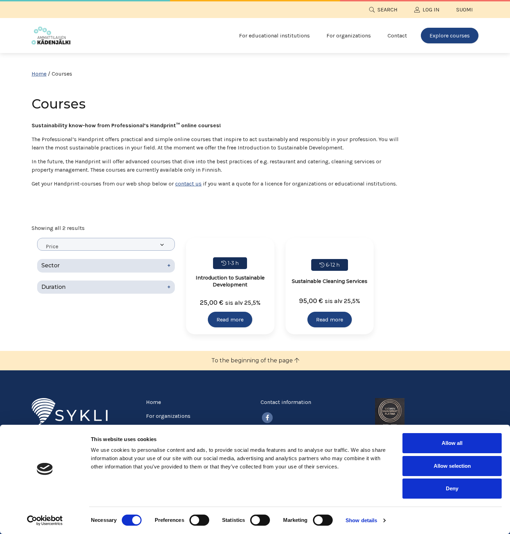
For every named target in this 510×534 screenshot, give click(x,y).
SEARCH (387, 9)
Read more (230, 319)
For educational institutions (274, 35)
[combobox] (106, 244)
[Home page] (51, 35)
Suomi (464, 9)
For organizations (348, 35)
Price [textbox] (52, 246)
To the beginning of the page (252, 360)
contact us (188, 183)
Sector (106, 265)
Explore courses (450, 35)
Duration (106, 287)
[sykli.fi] (70, 412)
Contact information (286, 402)
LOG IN (431, 9)
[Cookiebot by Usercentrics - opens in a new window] (45, 520)
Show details (361, 520)
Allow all (452, 443)
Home (39, 73)
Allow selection (452, 466)
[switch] (199, 520)
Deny (452, 488)
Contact (397, 35)
